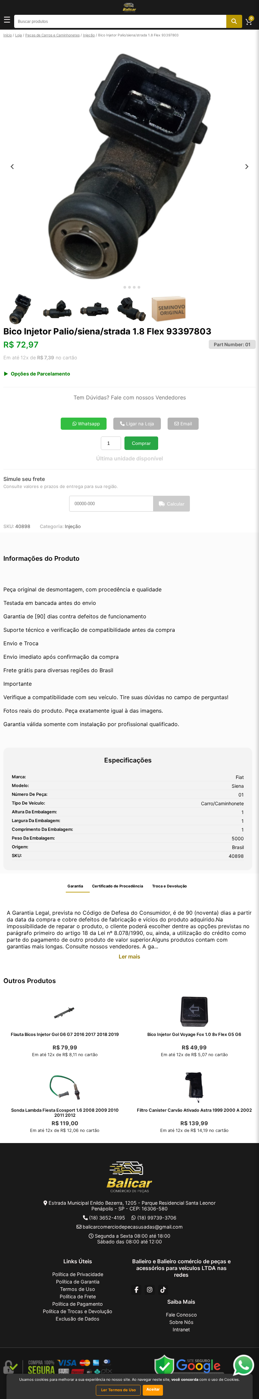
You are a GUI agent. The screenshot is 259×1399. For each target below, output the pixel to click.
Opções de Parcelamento (40, 374)
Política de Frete (78, 1296)
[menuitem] (20, 309)
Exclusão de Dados (77, 1319)
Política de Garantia (77, 1281)
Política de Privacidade (77, 1274)
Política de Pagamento (77, 1304)
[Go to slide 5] (139, 287)
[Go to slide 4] (134, 287)
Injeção (89, 35)
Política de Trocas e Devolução (77, 1311)
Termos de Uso (77, 1289)
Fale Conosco (181, 1314)
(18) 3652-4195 (107, 1218)
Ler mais (129, 956)
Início (7, 35)
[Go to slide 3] (129, 287)
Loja (18, 35)
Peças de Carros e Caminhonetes (52, 35)
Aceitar (153, 1389)
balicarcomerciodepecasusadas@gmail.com (133, 1227)
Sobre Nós (181, 1322)
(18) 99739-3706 (156, 1218)
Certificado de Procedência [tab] (117, 886)
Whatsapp (88, 423)
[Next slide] (246, 166)
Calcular (175, 504)
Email (185, 423)
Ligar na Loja (139, 423)
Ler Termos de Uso (118, 1390)
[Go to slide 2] (124, 287)
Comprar (141, 443)
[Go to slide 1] (120, 287)
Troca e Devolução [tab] (169, 886)
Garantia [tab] (75, 886)
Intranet (181, 1329)
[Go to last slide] (12, 166)
